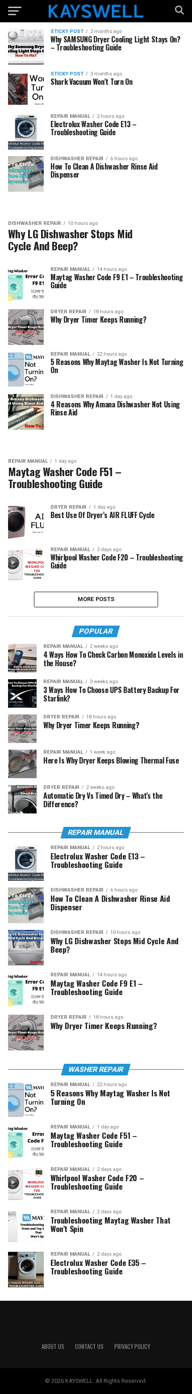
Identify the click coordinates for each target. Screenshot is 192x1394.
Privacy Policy (132, 1346)
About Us (53, 1346)
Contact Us (89, 1346)
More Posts (96, 599)
